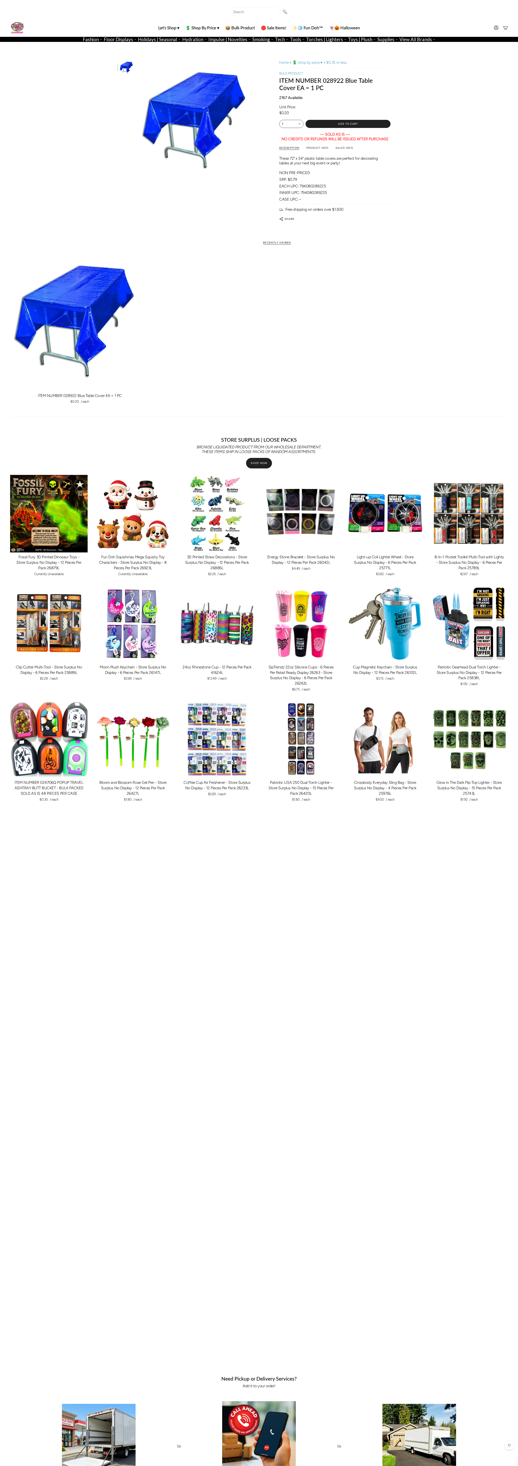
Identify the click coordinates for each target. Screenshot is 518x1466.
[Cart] (505, 27)
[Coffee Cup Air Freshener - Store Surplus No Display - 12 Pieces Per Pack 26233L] (217, 739)
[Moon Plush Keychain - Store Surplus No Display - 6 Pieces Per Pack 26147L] (133, 623)
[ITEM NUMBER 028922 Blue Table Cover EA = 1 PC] (80, 321)
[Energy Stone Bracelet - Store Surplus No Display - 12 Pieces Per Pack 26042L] (301, 513)
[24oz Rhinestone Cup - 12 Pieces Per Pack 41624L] (217, 623)
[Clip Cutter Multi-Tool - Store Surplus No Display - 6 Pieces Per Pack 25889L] (49, 623)
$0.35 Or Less (336, 62)
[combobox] (254, 11)
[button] (168, 28)
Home (284, 62)
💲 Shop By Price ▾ (307, 62)
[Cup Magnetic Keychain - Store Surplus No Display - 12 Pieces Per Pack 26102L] (385, 623)
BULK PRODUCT (291, 73)
